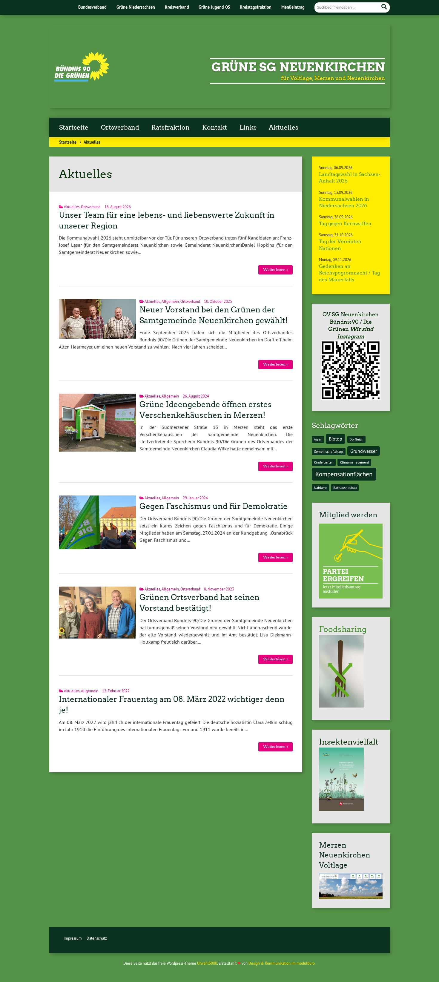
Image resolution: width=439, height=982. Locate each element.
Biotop (335, 439)
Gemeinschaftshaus (328, 451)
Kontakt (214, 127)
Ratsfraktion (170, 127)
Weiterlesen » (275, 269)
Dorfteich (356, 439)
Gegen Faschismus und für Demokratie (213, 506)
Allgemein (170, 301)
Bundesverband (92, 7)
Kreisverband (177, 7)
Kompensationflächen (343, 474)
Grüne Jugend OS (214, 7)
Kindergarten (324, 462)
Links (248, 127)
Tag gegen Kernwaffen (345, 223)
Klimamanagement (354, 462)
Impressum (73, 938)
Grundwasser (363, 451)
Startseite (73, 127)
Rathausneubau (345, 487)
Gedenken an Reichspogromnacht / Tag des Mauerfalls (349, 273)
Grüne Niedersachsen (135, 7)
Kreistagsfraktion (255, 7)
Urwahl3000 (207, 963)
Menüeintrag (293, 7)
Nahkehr (320, 487)
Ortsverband (120, 127)
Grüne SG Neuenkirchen (298, 67)
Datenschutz (97, 938)
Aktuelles (283, 127)
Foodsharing (342, 629)
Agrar (318, 439)
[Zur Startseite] (81, 80)
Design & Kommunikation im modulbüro (281, 963)
